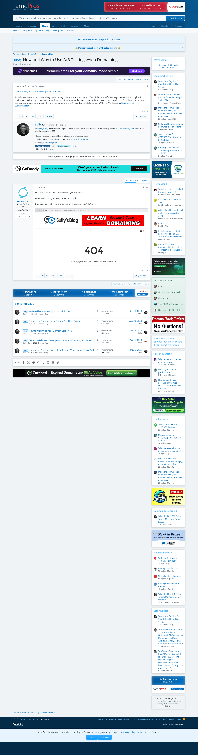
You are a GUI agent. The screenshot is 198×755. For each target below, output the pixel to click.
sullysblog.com (51, 142)
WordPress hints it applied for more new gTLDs (170, 190)
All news (16, 30)
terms (139, 732)
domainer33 (169, 252)
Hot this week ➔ (162, 419)
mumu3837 (171, 119)
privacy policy (129, 732)
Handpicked (27, 30)
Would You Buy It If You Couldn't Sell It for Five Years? (169, 84)
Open (94, 39)
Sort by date (131, 180)
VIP (53, 146)
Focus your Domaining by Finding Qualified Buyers (55, 321)
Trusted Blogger (63, 146)
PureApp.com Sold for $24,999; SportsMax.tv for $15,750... (170, 150)
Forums (18, 26)
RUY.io (161, 223)
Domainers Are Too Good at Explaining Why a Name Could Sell (61, 350)
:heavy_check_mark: (37, 146)
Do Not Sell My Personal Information (145, 719)
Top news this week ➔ (165, 75)
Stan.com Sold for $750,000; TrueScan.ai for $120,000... (170, 137)
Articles (172, 67)
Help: (101, 39)
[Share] (147, 86)
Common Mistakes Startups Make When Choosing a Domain (60, 340)
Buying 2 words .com (168, 568)
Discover (32, 26)
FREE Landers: (85, 39)
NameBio (170, 142)
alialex (168, 239)
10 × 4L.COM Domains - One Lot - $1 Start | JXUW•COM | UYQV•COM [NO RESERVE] (170, 304)
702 (166, 226)
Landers (74, 26)
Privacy (172, 719)
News (45, 26)
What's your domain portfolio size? (167, 371)
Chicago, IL (61, 125)
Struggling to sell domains (170, 576)
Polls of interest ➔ (163, 353)
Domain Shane (175, 103)
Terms (164, 719)
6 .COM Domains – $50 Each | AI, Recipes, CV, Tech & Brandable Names (170, 234)
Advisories (69, 30)
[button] (24, 25)
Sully (16, 64)
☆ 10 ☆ (23, 213)
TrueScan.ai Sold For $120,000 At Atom (167, 426)
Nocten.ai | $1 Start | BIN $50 (170, 310)
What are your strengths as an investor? (169, 360)
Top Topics (38, 30)
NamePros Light (29, 719)
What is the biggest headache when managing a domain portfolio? (170, 461)
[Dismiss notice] (182, 47)
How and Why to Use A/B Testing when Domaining (38, 91)
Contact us (102, 719)
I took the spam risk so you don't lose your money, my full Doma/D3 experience (170, 112)
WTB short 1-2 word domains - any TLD (167, 559)
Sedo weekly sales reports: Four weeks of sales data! (170, 125)
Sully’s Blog (43, 128)
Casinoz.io (163, 298)
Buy (53, 26)
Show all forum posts (79, 139)
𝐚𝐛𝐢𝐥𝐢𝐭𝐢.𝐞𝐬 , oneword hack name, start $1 (170, 292)
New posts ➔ (160, 183)
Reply (145, 111)
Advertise (112, 719)
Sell (63, 26)
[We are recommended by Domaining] (18, 725)
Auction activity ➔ (163, 280)
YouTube (164, 67)
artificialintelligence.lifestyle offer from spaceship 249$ (170, 213)
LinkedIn (174, 65)
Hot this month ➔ (163, 552)
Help (179, 719)
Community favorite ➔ (165, 510)
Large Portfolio (23, 210)
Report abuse (123, 719)
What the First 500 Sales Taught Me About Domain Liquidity (170, 519)
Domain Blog (43, 314)
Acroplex (169, 129)
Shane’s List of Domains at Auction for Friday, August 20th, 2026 (170, 97)
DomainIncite (174, 194)
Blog (47, 30)
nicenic (139, 342)
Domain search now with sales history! (97, 47)
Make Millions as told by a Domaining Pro (50, 311)
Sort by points (142, 180)
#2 (147, 187)
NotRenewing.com (126, 128)
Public (107, 39)
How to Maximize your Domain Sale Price (50, 330)
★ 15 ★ (75, 146)
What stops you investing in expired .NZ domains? (170, 449)
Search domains (175, 18)
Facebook (162, 65)
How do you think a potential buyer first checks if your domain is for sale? (168, 341)
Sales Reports (57, 30)
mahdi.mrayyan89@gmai (175, 205)
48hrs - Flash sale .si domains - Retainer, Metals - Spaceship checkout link (170, 247)
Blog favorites (161, 610)
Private (117, 39)
